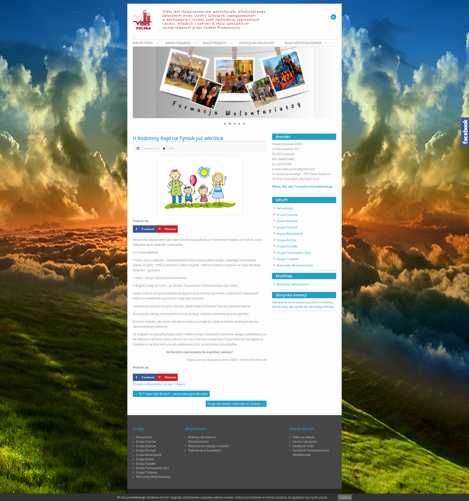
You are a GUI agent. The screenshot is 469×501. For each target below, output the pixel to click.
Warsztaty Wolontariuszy (294, 265)
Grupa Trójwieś (174, 384)
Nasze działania (178, 43)
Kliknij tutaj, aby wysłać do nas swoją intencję (303, 307)
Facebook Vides (303, 446)
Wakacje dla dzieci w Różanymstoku (201, 439)
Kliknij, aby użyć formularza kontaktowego (302, 186)
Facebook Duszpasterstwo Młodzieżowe (311, 452)
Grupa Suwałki (287, 246)
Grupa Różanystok (289, 233)
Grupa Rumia (286, 240)
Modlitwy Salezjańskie (292, 284)
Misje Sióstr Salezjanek (303, 43)
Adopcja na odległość (256, 43)
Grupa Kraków (286, 221)
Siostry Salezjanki (305, 442)
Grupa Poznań (286, 227)
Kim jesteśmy (143, 43)
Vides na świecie (304, 437)
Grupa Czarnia (287, 215)
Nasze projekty (215, 43)
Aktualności (154, 384)
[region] (234, 88)
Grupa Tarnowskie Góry (293, 252)
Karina (170, 148)
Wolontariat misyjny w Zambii (208, 446)
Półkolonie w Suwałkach (204, 450)
